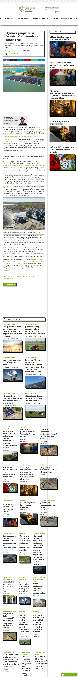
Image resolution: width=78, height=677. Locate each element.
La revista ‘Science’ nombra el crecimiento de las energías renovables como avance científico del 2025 (34, 366)
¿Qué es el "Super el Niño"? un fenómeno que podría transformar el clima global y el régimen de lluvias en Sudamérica (38, 547)
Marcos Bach (13, 54)
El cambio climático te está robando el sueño (10, 508)
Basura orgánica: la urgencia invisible (27, 505)
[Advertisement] (24, 103)
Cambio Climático (23, 18)
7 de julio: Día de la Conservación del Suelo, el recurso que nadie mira (9, 619)
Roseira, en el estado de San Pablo (16, 141)
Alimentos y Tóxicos (9, 611)
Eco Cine (55, 18)
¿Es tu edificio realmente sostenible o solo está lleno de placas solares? (12, 399)
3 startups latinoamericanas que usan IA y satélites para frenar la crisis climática (28, 473)
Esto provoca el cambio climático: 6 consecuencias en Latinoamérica (9, 542)
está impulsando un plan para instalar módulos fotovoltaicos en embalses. (23, 269)
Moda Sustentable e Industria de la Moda (39, 579)
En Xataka (6, 131)
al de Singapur (35, 265)
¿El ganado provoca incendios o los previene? (48, 469)
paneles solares (8, 278)
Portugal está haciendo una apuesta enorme (22, 262)
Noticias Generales (46, 465)
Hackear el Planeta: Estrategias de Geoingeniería (41, 660)
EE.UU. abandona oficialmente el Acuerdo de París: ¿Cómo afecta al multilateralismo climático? (11, 661)
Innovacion (26, 276)
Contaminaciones (9, 465)
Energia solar (17, 276)
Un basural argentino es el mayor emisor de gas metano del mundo (24, 543)
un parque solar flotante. (35, 129)
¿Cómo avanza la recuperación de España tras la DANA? (47, 506)
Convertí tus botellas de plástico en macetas (8, 585)
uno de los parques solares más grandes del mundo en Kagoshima (23, 260)
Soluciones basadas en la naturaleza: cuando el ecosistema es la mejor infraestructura (10, 438)
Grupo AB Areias (20, 167)
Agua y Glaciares (66, 18)
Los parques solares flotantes (13, 247)
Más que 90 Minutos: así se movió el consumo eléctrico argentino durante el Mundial (12, 331)
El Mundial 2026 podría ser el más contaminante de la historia (62, 149)
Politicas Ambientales (47, 500)
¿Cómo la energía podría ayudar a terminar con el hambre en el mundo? (35, 330)
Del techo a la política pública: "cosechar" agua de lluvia (27, 433)
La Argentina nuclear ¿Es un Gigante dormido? (12, 362)
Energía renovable (13, 51)
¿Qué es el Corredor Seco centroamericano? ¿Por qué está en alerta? (48, 434)
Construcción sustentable (41, 18)
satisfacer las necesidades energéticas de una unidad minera (24, 165)
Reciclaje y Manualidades (7, 578)
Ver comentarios (9, 284)
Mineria (33, 276)
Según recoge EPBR (9, 140)
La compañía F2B (9, 186)
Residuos (23, 500)
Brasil (10, 276)
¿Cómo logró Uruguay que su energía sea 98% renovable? (34, 398)
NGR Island (40, 235)
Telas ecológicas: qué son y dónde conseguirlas (39, 588)
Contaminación (9, 18)
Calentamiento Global (8, 501)
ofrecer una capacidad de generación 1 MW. (21, 137)
